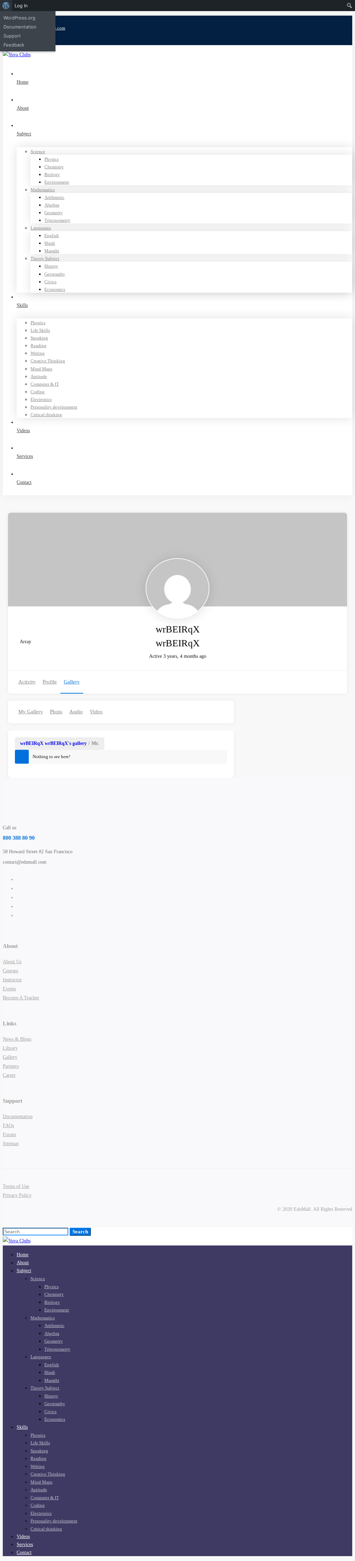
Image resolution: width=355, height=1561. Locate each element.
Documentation (19, 27)
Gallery (72, 682)
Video (96, 711)
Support (12, 36)
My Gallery (30, 711)
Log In (21, 5)
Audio (76, 711)
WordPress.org (19, 17)
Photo (56, 711)
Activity (27, 682)
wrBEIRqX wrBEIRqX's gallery (53, 743)
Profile (50, 682)
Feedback (13, 45)
